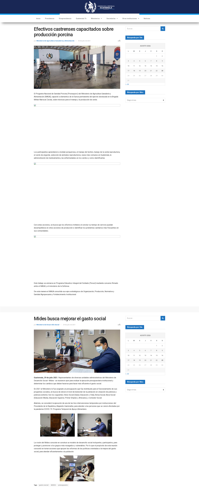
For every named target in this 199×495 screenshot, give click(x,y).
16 (162, 66)
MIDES (53, 485)
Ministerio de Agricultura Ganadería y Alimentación (55, 41)
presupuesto (63, 485)
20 (145, 71)
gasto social (43, 485)
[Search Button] (163, 28)
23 (162, 71)
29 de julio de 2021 (69, 325)
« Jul (127, 84)
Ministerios (95, 18)
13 (145, 66)
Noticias (147, 18)
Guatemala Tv (81, 18)
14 (151, 66)
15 (156, 66)
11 (134, 66)
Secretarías (111, 18)
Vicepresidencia (65, 18)
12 (139, 66)
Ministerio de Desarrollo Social (48, 325)
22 (156, 71)
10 (128, 66)
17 (128, 71)
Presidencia (49, 18)
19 (139, 71)
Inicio (38, 18)
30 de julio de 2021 (84, 41)
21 (151, 71)
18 (134, 71)
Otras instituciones (129, 18)
